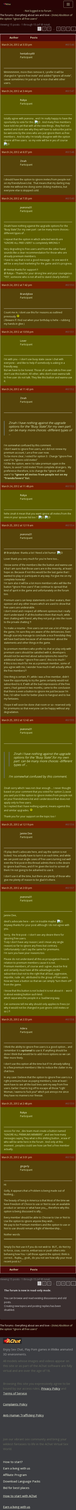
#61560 (69, 1157)
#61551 (69, 332)
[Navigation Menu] (68, 4)
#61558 (69, 1019)
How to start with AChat (20, 1496)
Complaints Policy (15, 1404)
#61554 (69, 525)
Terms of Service (15, 1393)
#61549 (69, 198)
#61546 (69, 44)
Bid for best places (16, 1488)
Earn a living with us (16, 1468)
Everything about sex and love (32, 15)
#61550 (69, 285)
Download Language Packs (21, 1481)
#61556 (69, 824)
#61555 (69, 720)
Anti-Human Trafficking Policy (23, 1415)
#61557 (69, 888)
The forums (6, 15)
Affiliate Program (15, 1475)
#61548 (69, 152)
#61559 (69, 1103)
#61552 (69, 389)
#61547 (69, 91)
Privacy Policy (50, 1388)
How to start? (13, 1462)
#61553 (69, 486)
